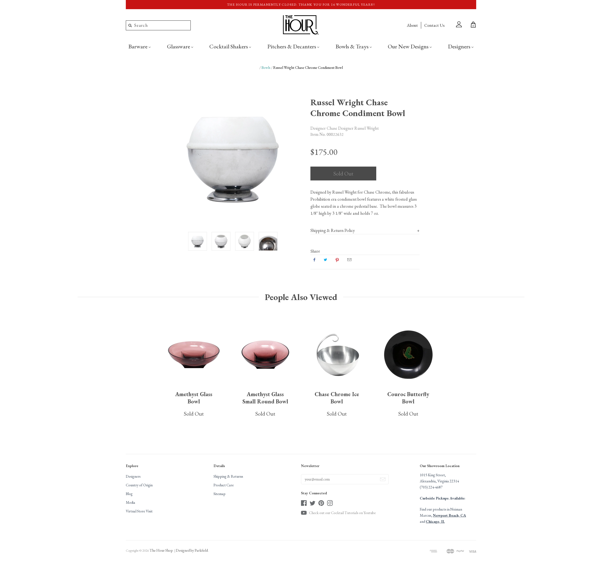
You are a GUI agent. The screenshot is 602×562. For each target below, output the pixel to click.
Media (130, 502)
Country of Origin (139, 485)
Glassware (179, 46)
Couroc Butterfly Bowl (408, 397)
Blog (129, 493)
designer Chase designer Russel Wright (344, 128)
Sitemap (220, 493)
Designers (459, 46)
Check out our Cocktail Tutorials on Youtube (342, 512)
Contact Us (434, 25)
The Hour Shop (161, 550)
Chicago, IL (435, 521)
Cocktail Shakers (229, 46)
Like (314, 259)
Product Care (224, 485)
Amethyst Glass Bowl (193, 397)
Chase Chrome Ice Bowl (337, 397)
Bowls (265, 67)
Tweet (325, 259)
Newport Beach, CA (449, 515)
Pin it (337, 259)
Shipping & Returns (228, 476)
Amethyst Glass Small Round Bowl (265, 397)
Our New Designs (409, 46)
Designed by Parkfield (192, 550)
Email (349, 259)
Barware (138, 46)
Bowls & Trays (353, 46)
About (412, 25)
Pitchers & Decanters (292, 46)
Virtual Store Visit (139, 511)
